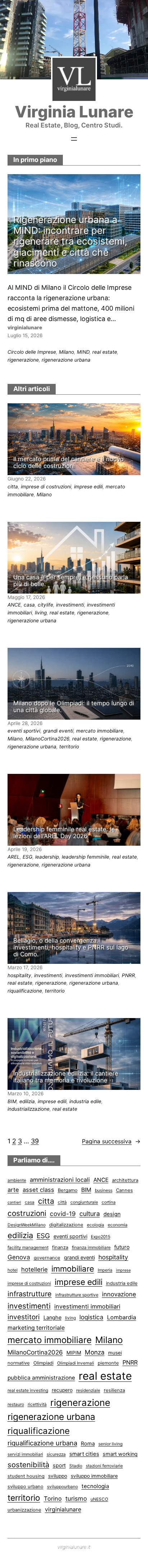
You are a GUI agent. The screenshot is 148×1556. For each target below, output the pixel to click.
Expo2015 (100, 1236)
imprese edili (88, 486)
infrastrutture (30, 1294)
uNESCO (99, 1499)
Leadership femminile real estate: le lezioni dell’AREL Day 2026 (64, 833)
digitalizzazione (66, 1224)
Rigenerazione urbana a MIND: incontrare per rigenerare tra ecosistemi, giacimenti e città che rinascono (70, 241)
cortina (109, 1202)
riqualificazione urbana (42, 1443)
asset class (38, 1189)
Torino (53, 1498)
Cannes (124, 1190)
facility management (28, 1247)
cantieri (14, 1202)
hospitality (19, 975)
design (112, 1214)
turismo (76, 1498)
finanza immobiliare (91, 1247)
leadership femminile (85, 857)
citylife (45, 605)
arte (13, 1189)
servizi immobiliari (25, 1454)
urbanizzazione (24, 1510)
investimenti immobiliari (92, 975)
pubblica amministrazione (41, 1377)
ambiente (17, 1180)
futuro (122, 1247)
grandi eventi (58, 731)
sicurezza (56, 1454)
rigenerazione (23, 360)
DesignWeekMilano (27, 1224)
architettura (125, 1180)
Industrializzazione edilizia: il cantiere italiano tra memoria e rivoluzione (65, 1077)
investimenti (70, 605)
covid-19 (63, 1213)
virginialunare (63, 1509)
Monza (95, 1352)
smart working (120, 1454)
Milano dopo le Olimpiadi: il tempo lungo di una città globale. (73, 707)
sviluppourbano (62, 1486)
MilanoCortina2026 (47, 739)
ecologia (95, 1224)
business (103, 1190)
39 (35, 1141)
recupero (62, 1390)
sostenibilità (28, 1464)
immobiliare (72, 1268)
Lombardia (121, 1317)
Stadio (75, 1465)
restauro (16, 1404)
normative (19, 1363)
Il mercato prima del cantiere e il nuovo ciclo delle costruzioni (68, 462)
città (62, 1202)
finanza (60, 1247)
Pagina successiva (111, 1141)
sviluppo (57, 1476)
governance (47, 1257)
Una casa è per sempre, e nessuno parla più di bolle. (70, 580)
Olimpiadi (43, 1363)
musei (115, 1353)
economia (118, 1224)
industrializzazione (29, 1109)
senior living (110, 1443)
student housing (26, 1476)
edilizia (27, 1101)
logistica (91, 1317)
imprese (123, 1270)
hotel (13, 1270)
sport (59, 1465)
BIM (12, 1101)
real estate (104, 352)
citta (13, 486)
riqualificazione (25, 991)
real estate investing (28, 1390)
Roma (88, 1443)
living (41, 613)
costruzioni (27, 1213)
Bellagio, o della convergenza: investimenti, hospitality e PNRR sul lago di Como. (70, 947)
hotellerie (34, 1269)
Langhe (52, 1317)
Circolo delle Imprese (32, 352)
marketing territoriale (36, 1327)
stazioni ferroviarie (104, 1465)
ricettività (37, 1404)
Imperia (105, 1270)
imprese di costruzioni (46, 486)
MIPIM (73, 1353)
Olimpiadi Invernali (75, 1363)
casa (29, 605)
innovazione (119, 1294)
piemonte (108, 1363)
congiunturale (84, 1202)
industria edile (85, 1101)
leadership (47, 857)
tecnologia (95, 1486)
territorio (69, 746)
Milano (66, 352)
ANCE (14, 605)
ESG (27, 857)
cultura (89, 1213)
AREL (14, 857)
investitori (24, 1317)
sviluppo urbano (25, 1486)
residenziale (88, 1390)
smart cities (84, 1454)
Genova (19, 1257)
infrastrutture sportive (76, 1294)
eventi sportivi (24, 731)
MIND (83, 352)
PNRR (128, 975)
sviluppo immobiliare (94, 1476)
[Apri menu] (74, 139)
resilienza (114, 1390)
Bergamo (68, 1190)
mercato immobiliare (99, 731)
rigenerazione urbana (66, 360)
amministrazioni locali (60, 1179)
